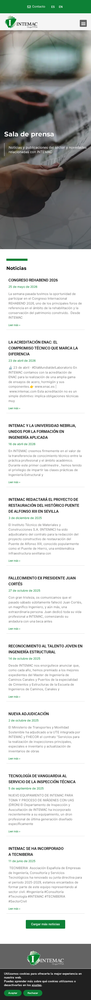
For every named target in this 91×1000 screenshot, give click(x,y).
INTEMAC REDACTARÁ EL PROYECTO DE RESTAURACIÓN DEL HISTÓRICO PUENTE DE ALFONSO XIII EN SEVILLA (43, 505)
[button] (83, 23)
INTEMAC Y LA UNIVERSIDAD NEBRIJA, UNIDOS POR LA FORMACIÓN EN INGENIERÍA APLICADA (42, 431)
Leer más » (14, 325)
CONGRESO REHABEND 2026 (33, 280)
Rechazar (33, 993)
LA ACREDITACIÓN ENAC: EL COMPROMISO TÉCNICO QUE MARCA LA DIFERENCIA (43, 348)
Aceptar (12, 993)
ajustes (36, 985)
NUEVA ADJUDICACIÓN (28, 714)
